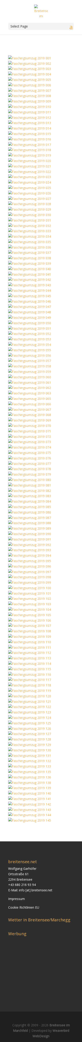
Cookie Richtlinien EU (23, 907)
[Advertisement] (45, 966)
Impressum (16, 899)
